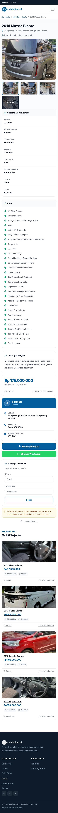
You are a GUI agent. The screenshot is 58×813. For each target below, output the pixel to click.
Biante (24, 17)
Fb (4, 793)
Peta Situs (7, 773)
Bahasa (5, 2)
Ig (15, 793)
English (13, 2)
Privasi (5, 788)
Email (8, 474)
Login (29, 500)
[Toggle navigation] (52, 9)
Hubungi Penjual (30, 446)
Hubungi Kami (38, 768)
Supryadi (17, 402)
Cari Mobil (6, 17)
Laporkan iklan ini (30, 521)
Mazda (16, 17)
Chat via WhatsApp (31, 454)
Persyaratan (8, 783)
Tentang (35, 763)
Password (10, 486)
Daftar (5, 768)
